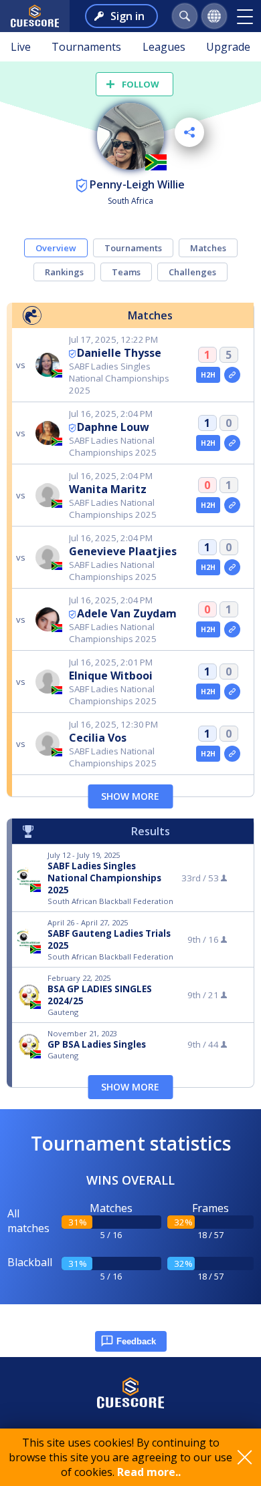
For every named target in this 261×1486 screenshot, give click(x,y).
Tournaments (86, 46)
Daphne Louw (113, 427)
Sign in (127, 16)
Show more (130, 796)
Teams (126, 272)
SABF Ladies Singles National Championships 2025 (104, 878)
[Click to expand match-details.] (232, 375)
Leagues (164, 46)
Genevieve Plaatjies (123, 551)
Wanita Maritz (108, 489)
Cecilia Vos (97, 737)
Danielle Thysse (119, 352)
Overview (55, 248)
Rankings (64, 272)
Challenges (192, 272)
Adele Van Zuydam (127, 613)
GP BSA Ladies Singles (97, 1044)
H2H (208, 375)
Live (21, 46)
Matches (208, 248)
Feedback (136, 1341)
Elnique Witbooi (111, 675)
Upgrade (228, 46)
